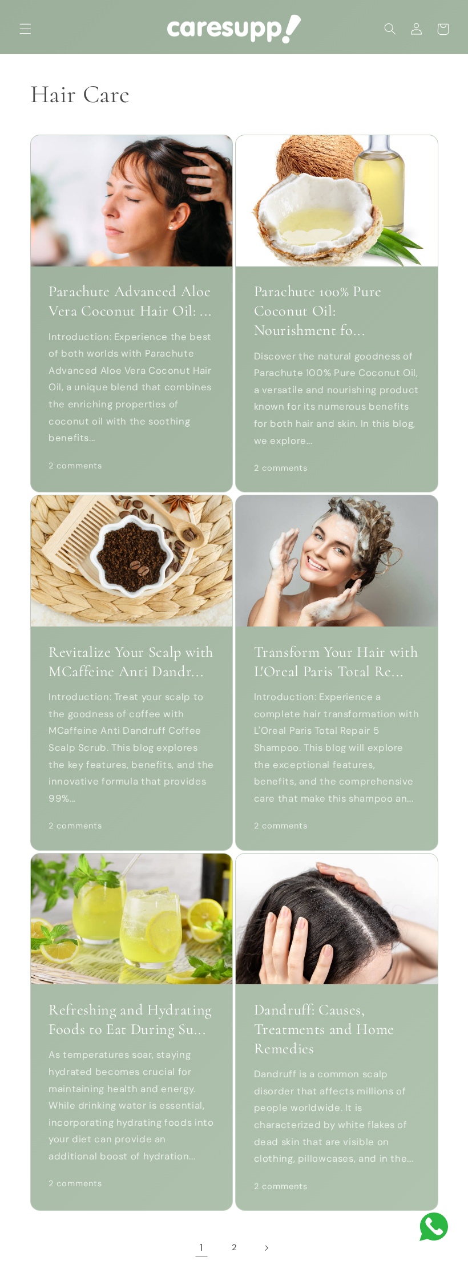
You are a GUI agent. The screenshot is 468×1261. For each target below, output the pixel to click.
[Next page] (266, 1248)
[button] (25, 29)
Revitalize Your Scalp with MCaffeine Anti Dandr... (131, 662)
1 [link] (201, 1247)
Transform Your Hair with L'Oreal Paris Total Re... (336, 662)
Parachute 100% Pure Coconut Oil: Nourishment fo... (318, 311)
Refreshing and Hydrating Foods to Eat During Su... (130, 1019)
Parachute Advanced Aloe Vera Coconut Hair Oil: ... (130, 301)
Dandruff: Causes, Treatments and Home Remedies (324, 1029)
